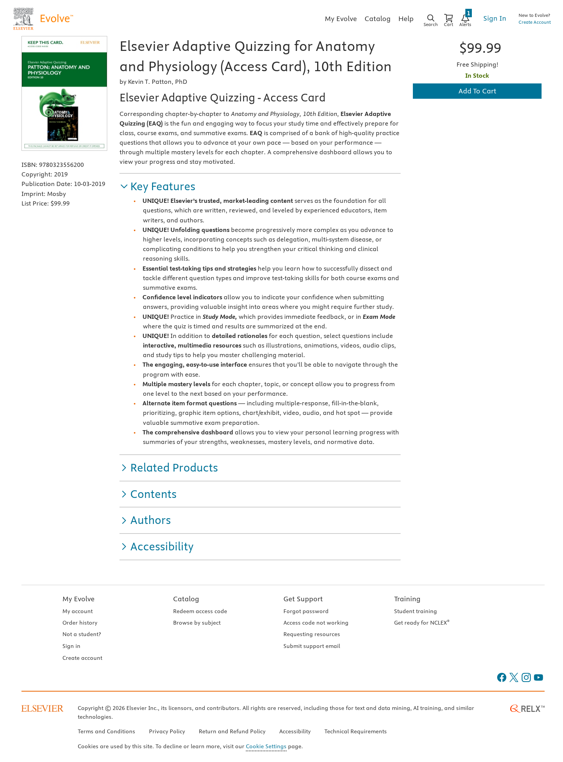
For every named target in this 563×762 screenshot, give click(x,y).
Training (407, 598)
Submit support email (311, 646)
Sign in (71, 646)
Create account (82, 657)
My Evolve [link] (341, 18)
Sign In (494, 18)
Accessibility (295, 731)
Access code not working (316, 622)
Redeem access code (200, 611)
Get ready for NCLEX (422, 622)
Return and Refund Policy (232, 731)
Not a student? (81, 634)
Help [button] (406, 18)
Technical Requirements (355, 731)
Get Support (303, 598)
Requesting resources (311, 634)
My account (77, 611)
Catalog (186, 598)
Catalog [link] (378, 18)
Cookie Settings (266, 746)
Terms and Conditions (106, 731)
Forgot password (306, 611)
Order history (79, 622)
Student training (415, 611)
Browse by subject (197, 622)
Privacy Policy (167, 731)
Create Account (535, 22)
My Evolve (78, 598)
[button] (157, 186)
